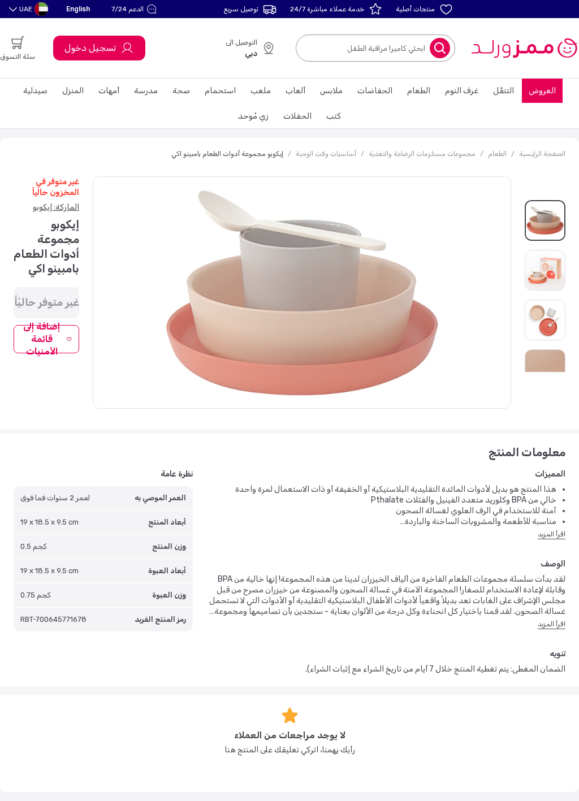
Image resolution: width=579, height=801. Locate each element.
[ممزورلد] (524, 48)
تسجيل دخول (90, 47)
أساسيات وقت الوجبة (326, 154)
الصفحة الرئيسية (542, 154)
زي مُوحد (253, 116)
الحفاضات (374, 91)
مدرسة (146, 91)
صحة (181, 91)
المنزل (73, 91)
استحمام (220, 91)
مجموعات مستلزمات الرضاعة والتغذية (422, 154)
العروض (542, 91)
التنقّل (503, 91)
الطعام (418, 91)
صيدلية (35, 91)
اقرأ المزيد (551, 534)
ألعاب (295, 91)
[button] (135, 9)
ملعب (260, 91)
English (78, 9)
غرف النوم (461, 91)
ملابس (331, 91)
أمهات (108, 91)
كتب (333, 116)
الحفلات (297, 116)
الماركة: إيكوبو (56, 207)
